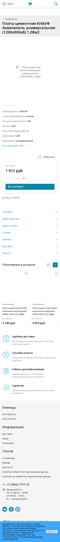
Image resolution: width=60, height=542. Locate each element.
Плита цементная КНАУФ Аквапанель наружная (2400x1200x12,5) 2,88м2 (44, 311)
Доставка (7, 246)
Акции (5, 438)
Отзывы (6, 232)
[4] (12, 105)
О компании (8, 458)
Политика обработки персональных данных (25, 471)
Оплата (6, 253)
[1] (3, 105)
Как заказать (9, 414)
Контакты (7, 467)
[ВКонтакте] (4, 509)
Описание (7, 211)
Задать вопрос (10, 225)
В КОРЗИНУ (18, 186)
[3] (9, 105)
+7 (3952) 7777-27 (18, 484)
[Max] (17, 509)
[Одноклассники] (11, 509)
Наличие (6, 239)
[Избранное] (26, 273)
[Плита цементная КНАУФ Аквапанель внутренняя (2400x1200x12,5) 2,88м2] (15, 285)
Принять (51, 531)
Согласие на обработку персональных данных (26, 476)
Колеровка (8, 443)
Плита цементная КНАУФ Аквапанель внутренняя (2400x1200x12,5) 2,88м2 (14, 311)
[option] (15, 298)
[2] (6, 105)
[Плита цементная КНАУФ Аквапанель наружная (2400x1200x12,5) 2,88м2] (45, 285)
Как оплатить (9, 418)
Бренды (6, 462)
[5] (14, 105)
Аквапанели (11, 19)
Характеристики (10, 218)
